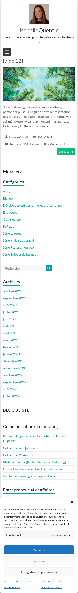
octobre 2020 (12, 375)
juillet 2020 (11, 396)
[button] (72, 502)
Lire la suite (66, 151)
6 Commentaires (58, 144)
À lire (6, 191)
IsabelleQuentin (39, 30)
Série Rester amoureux (18, 247)
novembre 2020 (14, 368)
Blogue (8, 198)
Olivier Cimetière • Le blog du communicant (33, 469)
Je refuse (39, 561)
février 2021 (11, 347)
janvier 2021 (11, 354)
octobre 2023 (12, 291)
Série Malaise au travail (19, 240)
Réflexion (9, 226)
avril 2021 (10, 333)
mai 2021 (9, 326)
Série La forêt (31, 144)
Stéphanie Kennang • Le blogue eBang (29, 476)
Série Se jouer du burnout (20, 254)
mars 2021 (10, 340)
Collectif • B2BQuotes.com (21, 448)
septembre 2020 (14, 382)
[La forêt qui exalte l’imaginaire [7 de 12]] (39, 70)
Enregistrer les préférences (39, 572)
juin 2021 (9, 319)
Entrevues (16, 144)
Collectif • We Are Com (19, 455)
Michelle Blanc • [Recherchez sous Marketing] (34, 462)
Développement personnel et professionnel (32, 205)
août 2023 (10, 305)
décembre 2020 (13, 361)
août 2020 (10, 389)
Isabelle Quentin (19, 137)
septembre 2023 (14, 298)
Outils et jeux (12, 219)
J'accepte (39, 550)
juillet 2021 (11, 312)
